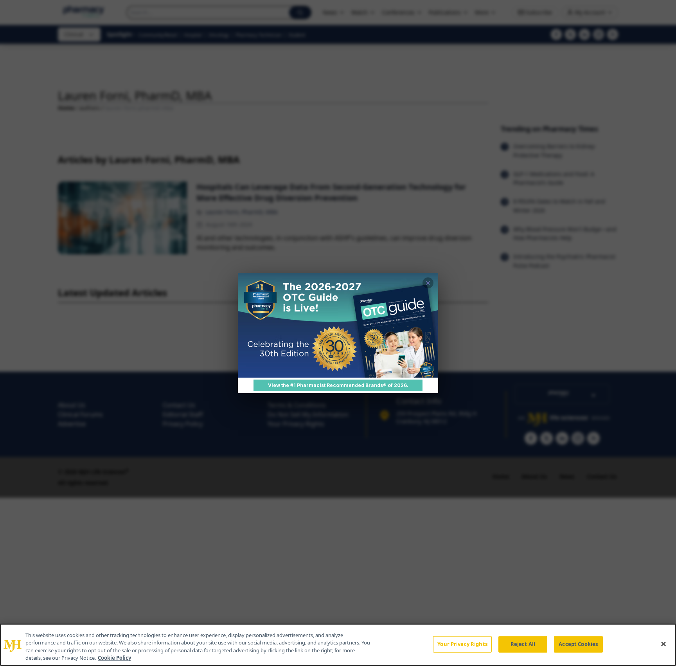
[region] (338, 645)
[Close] (663, 643)
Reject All (523, 644)
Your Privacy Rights (462, 644)
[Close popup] (427, 282)
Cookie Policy (114, 657)
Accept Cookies (578, 644)
